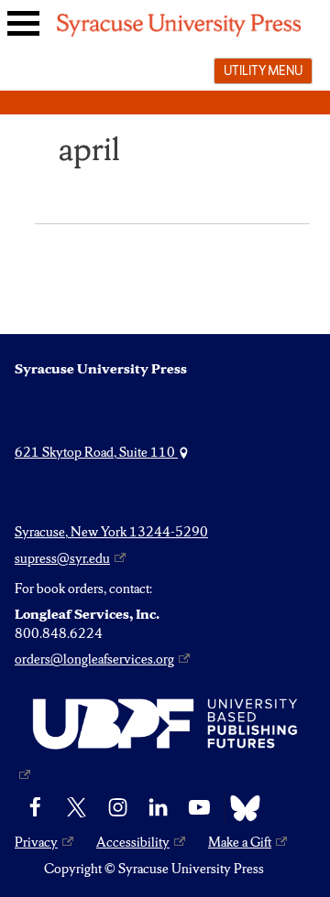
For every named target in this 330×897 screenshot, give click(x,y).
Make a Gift (239, 842)
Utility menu (263, 70)
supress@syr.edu (62, 558)
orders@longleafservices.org (94, 659)
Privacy (36, 842)
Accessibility (133, 842)
